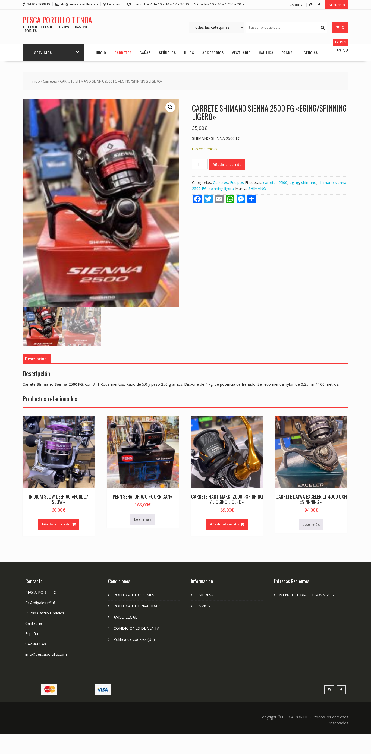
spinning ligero (221, 188)
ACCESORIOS (213, 52)
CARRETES (122, 52)
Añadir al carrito (227, 164)
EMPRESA (205, 594)
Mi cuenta (337, 4)
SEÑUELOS (167, 52)
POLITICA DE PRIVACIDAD (137, 606)
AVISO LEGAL (125, 617)
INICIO (101, 52)
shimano (308, 182)
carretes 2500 (275, 182)
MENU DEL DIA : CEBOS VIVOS (306, 594)
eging (294, 182)
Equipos (237, 182)
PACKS (287, 52)
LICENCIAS (309, 52)
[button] (170, 107)
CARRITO (297, 4)
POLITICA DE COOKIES (134, 594)
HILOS (189, 52)
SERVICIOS (43, 52)
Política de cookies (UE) (134, 639)
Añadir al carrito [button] (56, 524)
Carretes (50, 81)
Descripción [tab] (36, 358)
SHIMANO (257, 188)
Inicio (36, 81)
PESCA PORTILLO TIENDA (57, 20)
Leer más (142, 519)
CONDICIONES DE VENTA (136, 628)
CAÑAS (145, 52)
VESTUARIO (241, 52)
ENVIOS (203, 606)
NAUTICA (266, 52)
